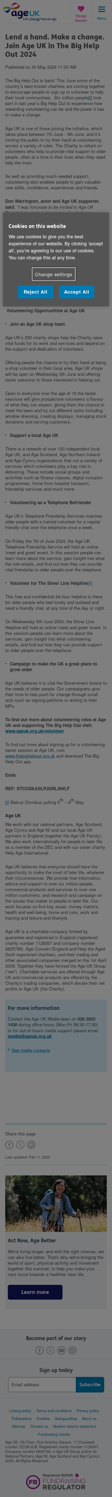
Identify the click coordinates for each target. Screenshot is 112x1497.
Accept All (76, 291)
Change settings (53, 274)
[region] (56, 259)
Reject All (35, 291)
